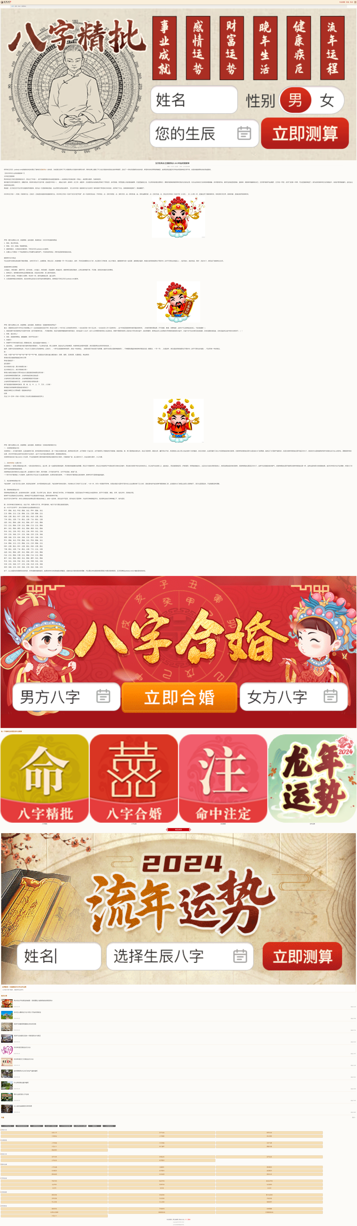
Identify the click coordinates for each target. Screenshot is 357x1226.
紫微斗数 (269, 1146)
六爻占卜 (54, 1146)
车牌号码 (161, 1184)
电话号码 (161, 1181)
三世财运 (54, 1136)
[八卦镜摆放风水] (109, 1120)
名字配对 (161, 1160)
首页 (16, 6)
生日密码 (269, 1184)
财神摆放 (11, 463)
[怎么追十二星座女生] (51, 1120)
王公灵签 (161, 1202)
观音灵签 (54, 1195)
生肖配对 (54, 1170)
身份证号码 (269, 1181)
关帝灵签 (54, 1198)
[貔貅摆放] (94, 1120)
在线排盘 (4, 1140)
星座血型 (54, 1174)
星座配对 (269, 1167)
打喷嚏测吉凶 (269, 1212)
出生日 (269, 1188)
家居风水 (24, 6)
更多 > (354, 1117)
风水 (351, 2)
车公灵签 (54, 1202)
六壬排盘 (161, 1143)
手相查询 (161, 1208)
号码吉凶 (4, 1178)
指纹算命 (54, 1208)
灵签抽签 (4, 1192)
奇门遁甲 (161, 1146)
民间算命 (4, 1206)
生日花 (162, 1188)
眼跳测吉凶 (162, 1212)
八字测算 (161, 1136)
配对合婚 (4, 1164)
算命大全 (4, 1130)
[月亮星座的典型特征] (22, 1120)
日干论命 (161, 1132)
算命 (347, 2)
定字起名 (269, 1157)
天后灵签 (161, 1198)
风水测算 (269, 1136)
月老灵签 (269, 1198)
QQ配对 (162, 1167)
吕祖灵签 (161, 1195)
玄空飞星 (269, 1143)
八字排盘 (54, 1143)
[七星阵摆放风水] (36, 1120)
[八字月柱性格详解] (65, 1120)
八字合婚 (54, 1167)
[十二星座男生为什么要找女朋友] (80, 1120)
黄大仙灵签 (269, 1195)
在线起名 (161, 1157)
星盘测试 (54, 1150)
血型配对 (269, 1170)
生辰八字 (54, 1132)
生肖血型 (161, 1174)
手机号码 (54, 1181)
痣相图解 (269, 1208)
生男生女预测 (54, 1212)
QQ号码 (54, 1184)
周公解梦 (175, 1219)
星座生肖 (269, 1174)
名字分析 (54, 1157)
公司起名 (54, 1160)
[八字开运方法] (7, 1120)
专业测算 (342, 2)
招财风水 (44, 169)
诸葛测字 (269, 1202)
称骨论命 (269, 1132)
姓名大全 (4, 1154)
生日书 (54, 1188)
